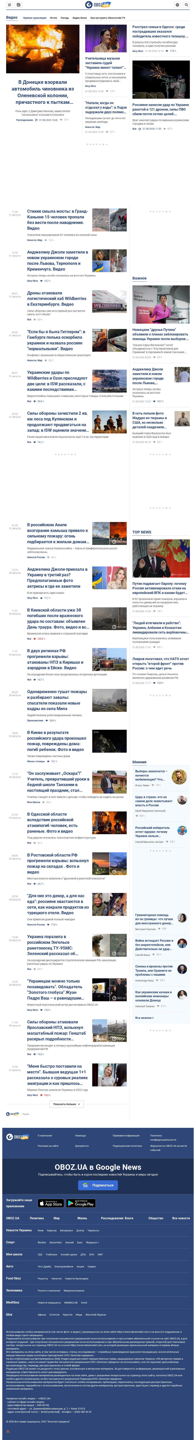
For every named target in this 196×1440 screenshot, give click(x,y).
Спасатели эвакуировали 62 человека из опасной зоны (62, 234)
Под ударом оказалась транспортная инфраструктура (61, 837)
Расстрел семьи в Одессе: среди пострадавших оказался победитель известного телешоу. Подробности (159, 32)
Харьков (51, 1230)
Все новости (181, 1218)
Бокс (80, 1242)
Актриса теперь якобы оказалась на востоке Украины (61, 275)
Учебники (51, 1254)
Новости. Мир (92, 127)
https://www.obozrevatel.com (133, 1331)
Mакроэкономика (74, 1290)
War (134, 129)
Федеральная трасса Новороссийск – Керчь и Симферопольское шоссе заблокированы (72, 550)
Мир (57, 1218)
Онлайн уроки (69, 1254)
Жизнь (82, 1218)
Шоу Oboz (90, 86)
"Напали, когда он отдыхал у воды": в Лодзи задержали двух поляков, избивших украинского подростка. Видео (106, 108)
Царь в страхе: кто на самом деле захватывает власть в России (153, 801)
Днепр (80, 1230)
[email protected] (50, 1411)
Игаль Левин (142, 785)
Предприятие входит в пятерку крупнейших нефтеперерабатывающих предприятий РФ (71, 1047)
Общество (156, 1218)
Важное (139, 278)
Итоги (53, 17)
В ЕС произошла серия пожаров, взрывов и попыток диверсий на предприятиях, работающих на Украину (159, 602)
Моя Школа (33, 802)
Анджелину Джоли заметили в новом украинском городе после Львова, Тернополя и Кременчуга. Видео (57, 261)
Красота (67, 1314)
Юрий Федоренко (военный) (150, 811)
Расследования (112, 1218)
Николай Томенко (145, 1006)
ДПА (83, 1254)
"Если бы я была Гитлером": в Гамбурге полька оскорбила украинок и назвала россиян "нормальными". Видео (56, 340)
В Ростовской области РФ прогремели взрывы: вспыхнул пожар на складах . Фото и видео (58, 863)
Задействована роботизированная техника (54, 715)
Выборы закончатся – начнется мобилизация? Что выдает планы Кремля (151, 775)
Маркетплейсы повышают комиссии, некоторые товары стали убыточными (75, 396)
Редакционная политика (127, 1145)
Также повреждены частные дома (48, 756)
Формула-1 (92, 1242)
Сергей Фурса (142, 955)
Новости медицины (49, 1302)
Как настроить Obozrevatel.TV (108, 17)
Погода (65, 17)
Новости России (36, 557)
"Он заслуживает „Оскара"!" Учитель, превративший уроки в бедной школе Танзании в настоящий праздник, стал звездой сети (58, 782)
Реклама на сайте (48, 1145)
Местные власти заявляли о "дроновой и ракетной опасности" (66, 878)
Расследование (24, 120)
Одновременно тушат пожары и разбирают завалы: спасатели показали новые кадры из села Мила (57, 700)
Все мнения (143, 1018)
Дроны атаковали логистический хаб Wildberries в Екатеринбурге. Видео (56, 299)
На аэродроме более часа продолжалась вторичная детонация (67, 674)
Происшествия (35, 720)
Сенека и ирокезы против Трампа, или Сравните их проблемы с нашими (154, 970)
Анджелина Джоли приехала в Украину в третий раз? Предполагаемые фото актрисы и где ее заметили (57, 578)
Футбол (42, 1242)
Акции (80, 1266)
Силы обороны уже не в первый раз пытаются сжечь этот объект (56, 312)
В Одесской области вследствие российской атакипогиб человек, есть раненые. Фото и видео (52, 823)
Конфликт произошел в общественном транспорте (59, 355)
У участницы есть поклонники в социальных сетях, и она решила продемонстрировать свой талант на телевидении (105, 77)
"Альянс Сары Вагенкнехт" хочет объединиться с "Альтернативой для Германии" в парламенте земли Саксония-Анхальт (158, 348)
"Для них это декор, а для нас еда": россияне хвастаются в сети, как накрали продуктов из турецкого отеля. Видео (58, 904)
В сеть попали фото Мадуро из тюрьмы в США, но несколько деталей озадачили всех (149, 420)
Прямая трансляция (34, 17)
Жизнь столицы (36, 761)
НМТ (100, 1254)
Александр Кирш (144, 980)
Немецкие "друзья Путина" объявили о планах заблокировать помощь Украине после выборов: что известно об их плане (160, 334)
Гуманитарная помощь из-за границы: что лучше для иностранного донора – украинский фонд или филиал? (154, 919)
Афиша (42, 1314)
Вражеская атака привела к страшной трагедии (57, 633)
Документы (82, 1145)
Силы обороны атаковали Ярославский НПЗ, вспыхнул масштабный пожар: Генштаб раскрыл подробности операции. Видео (56, 1031)
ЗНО (91, 1254)
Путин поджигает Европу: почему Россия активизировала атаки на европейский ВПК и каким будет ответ (159, 588)
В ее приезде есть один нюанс (45, 592)
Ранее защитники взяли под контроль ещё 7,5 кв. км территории (68, 436)
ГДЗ (40, 1254)
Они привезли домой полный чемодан (51, 919)
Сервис (92, 1266)
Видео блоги (80, 17)
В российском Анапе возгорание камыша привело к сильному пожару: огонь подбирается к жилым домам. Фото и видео (57, 533)
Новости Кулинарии (76, 1278)
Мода (79, 1314)
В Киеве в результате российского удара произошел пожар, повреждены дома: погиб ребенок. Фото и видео (56, 741)
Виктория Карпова (145, 929)
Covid (84, 1302)
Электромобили (63, 1266)
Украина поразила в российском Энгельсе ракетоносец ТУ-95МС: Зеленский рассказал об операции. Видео (51, 945)
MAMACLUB (71, 1302)
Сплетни (54, 1314)
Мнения (139, 762)
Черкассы (93, 1230)
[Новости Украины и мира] (12, 1115)
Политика (37, 1218)
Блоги (129, 1218)
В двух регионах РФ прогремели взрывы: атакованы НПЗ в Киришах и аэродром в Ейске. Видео (55, 659)
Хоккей (69, 1242)
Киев (40, 1230)
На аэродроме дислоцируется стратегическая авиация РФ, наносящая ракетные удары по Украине (71, 962)
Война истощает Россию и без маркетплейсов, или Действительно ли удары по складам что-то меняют (154, 945)
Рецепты (43, 1278)
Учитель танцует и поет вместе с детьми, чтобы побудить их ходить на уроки (75, 796)
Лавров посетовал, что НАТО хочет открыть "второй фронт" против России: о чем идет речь (160, 663)
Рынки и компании (49, 1290)
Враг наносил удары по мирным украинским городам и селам (160, 122)
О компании (45, 1135)
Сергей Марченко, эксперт (149, 842)
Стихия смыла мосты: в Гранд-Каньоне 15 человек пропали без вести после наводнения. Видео (57, 220)
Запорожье (66, 1230)
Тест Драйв (44, 1266)
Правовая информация (126, 1135)
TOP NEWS (141, 532)
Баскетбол (56, 1242)
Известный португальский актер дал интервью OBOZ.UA (62, 1004)
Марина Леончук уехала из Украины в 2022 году (57, 1089)
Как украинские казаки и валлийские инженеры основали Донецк (153, 996)
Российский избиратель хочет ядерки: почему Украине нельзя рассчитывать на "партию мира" (154, 832)
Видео (11, 17)
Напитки (56, 1278)
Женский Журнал (96, 1314)
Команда (80, 1135)
